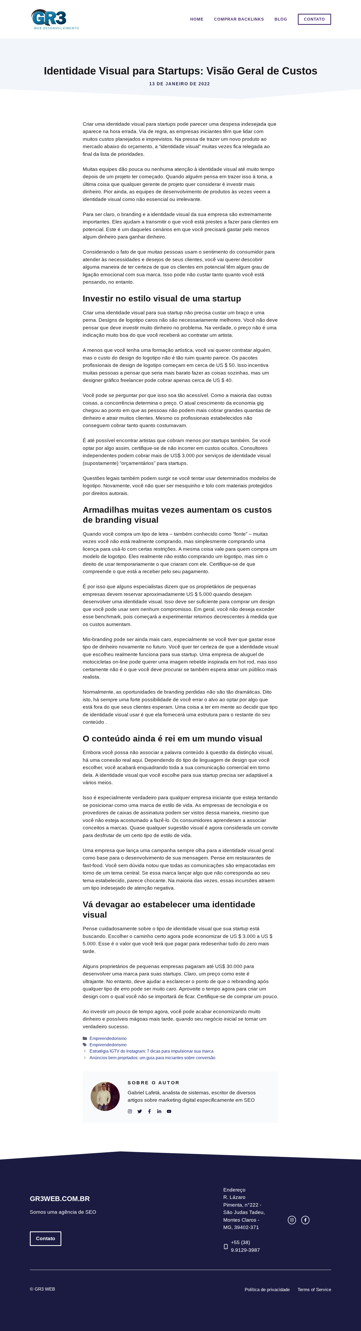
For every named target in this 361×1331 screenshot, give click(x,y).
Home (196, 19)
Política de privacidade (267, 1289)
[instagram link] (292, 1220)
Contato (314, 19)
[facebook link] (305, 1220)
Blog (281, 19)
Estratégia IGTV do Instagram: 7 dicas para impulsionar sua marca (152, 1051)
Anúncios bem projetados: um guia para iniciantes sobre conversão (152, 1057)
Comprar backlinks (239, 19)
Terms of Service (314, 1289)
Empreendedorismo (108, 1038)
